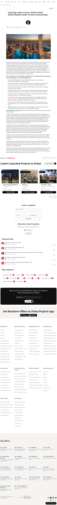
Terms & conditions (3, 497)
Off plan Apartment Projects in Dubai (35, 385)
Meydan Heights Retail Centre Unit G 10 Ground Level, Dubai (21, 468)
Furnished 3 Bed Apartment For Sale (49, 338)
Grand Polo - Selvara (27, 185)
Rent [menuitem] (15, 1)
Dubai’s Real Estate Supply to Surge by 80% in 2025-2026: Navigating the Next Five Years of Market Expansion (24, 252)
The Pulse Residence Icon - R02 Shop (49, 457)
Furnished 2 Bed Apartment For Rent (49, 348)
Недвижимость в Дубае (4, 362)
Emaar (24, 188)
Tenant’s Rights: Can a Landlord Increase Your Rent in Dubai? (15, 257)
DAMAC (44, 188)
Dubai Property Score (4, 351)
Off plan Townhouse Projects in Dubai (35, 387)
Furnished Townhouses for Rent (34, 351)
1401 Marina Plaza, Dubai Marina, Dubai (34, 458)
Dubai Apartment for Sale (19, 335)
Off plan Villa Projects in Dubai (34, 382)
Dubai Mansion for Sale (19, 332)
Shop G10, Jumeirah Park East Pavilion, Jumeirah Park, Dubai (5, 468)
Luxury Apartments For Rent (5, 382)
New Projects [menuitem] (8, 1)
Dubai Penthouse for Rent (33, 330)
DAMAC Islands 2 (45, 185)
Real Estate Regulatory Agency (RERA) (29, 65)
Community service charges (20, 402)
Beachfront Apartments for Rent (20, 392)
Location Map (2, 338)
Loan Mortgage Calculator (5, 354)
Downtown (45, 379)
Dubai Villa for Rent (32, 335)
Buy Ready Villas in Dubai (19, 351)
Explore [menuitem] (44, 1)
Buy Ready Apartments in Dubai (20, 348)
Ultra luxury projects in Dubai (5, 412)
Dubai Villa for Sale (18, 338)
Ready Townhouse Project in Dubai (6, 407)
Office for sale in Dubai (19, 346)
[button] (50, 197)
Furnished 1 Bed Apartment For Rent (49, 346)
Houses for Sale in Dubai (19, 340)
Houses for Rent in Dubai (33, 343)
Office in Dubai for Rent (33, 338)
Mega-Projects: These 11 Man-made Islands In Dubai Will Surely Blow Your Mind (18, 262)
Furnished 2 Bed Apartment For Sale (49, 335)
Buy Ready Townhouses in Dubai (20, 356)
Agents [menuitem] (32, 1)
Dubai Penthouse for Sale (19, 330)
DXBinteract (17, 103)
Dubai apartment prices (19, 415)
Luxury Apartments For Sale (5, 371)
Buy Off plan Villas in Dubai (33, 374)
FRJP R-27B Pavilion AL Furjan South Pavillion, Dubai (6, 449)
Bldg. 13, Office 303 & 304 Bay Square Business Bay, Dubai (35, 449)
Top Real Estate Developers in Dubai (6, 346)
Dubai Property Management (5, 348)
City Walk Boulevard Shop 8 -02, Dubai (48, 449)
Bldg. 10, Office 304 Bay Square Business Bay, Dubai (5, 488)
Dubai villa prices (18, 418)
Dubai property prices (18, 412)
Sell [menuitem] (29, 1)
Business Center (46, 390)
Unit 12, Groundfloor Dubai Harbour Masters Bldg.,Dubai (6, 458)
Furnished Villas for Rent (33, 348)
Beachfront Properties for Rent (20, 376)
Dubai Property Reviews (4, 415)
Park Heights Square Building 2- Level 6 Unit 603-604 (21, 458)
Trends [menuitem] (39, 1)
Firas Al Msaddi (11, 27)
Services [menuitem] (35, 1)
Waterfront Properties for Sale (20, 378)
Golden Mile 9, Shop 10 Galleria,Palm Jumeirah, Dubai (6, 478)
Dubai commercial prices (19, 420)
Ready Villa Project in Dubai (5, 402)
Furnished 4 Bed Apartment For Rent (49, 354)
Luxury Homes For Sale (4, 377)
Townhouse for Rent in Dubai (34, 340)
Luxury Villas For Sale (4, 374)
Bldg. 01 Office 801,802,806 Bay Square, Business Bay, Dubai (20, 449)
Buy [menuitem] (12, 1)
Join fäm (2, 332)
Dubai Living (45, 371)
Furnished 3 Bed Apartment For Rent (49, 351)
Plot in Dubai (17, 343)
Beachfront (45, 374)
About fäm (2, 330)
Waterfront (45, 377)
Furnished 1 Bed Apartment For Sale (49, 332)
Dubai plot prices (18, 423)
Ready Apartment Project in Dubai (6, 404)
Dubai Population (18, 425)
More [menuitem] (48, 1)
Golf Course (45, 382)
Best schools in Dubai (18, 410)
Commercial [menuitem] (24, 1)
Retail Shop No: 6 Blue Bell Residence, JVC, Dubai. (21, 487)
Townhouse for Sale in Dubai (20, 354)
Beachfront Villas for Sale (19, 384)
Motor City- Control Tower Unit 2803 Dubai (35, 468)
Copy (55, 157)
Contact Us (2, 335)
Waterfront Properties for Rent (20, 381)
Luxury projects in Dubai (4, 410)
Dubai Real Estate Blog (4, 340)
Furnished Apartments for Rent (34, 346)
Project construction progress (20, 407)
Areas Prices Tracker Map (4, 356)
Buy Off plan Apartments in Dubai (35, 371)
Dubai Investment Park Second (29, 186)
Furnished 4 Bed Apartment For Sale (49, 340)
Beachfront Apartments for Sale (20, 389)
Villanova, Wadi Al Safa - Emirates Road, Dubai (21, 478)
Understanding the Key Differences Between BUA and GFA (14, 247)
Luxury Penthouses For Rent (5, 390)
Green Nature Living (46, 387)
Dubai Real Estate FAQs (4, 343)
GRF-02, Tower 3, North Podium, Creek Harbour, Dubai (34, 478)
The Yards (5, 185)
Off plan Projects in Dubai (33, 379)
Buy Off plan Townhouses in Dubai (35, 377)
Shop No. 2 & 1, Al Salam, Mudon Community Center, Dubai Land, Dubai (49, 469)
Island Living (45, 385)
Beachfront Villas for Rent (19, 386)
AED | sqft (28, 497)
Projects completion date (19, 404)
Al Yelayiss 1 (44, 186)
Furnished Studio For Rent (47, 343)
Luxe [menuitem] (19, 1)
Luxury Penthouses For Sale (5, 379)
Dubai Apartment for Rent (33, 332)
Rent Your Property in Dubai (34, 354)
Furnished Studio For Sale (47, 330)
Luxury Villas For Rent (4, 385)
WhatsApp (53, 500)
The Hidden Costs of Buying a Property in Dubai (13, 242)
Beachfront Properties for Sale (20, 373)
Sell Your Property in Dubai (5, 359)
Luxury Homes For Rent (4, 387)
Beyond (5, 188)
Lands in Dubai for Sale (19, 359)
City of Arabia (7, 186)
